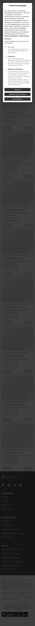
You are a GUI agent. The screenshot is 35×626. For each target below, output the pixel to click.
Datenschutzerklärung (11, 36)
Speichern (17, 89)
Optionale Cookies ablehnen (17, 94)
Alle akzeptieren (17, 99)
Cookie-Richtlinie (24, 36)
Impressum (7, 38)
